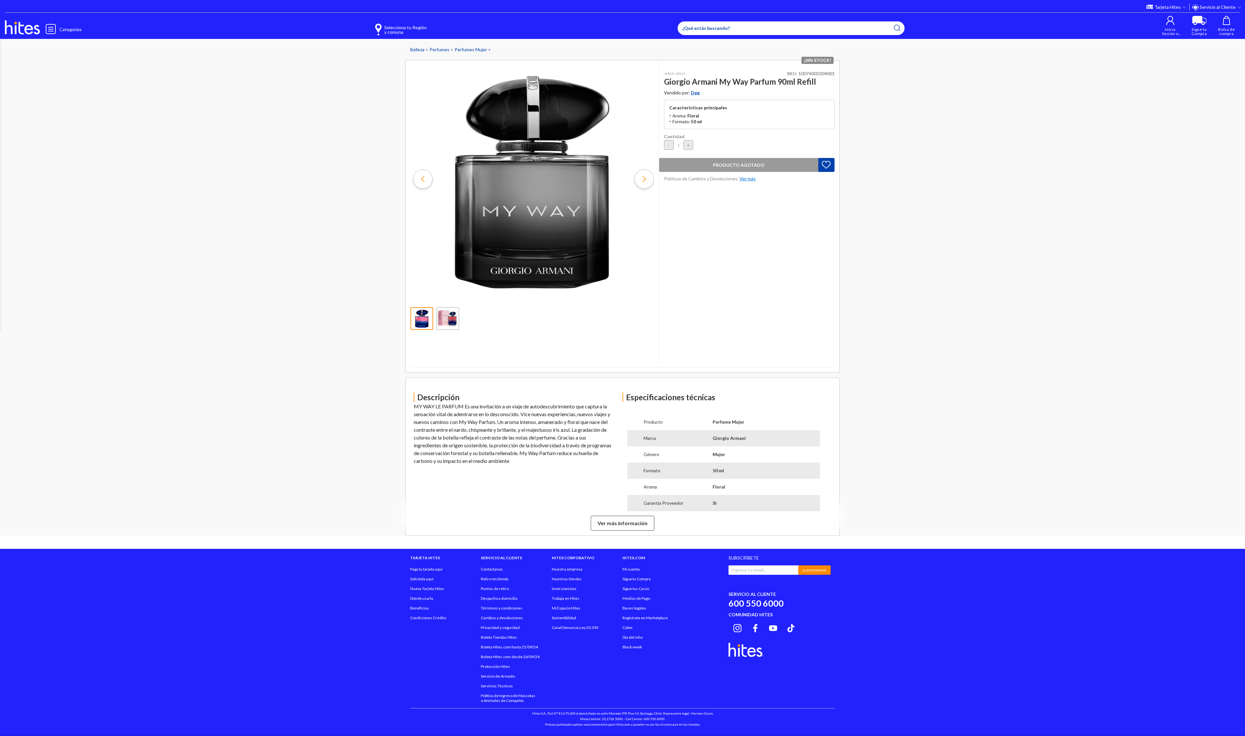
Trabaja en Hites (565, 598)
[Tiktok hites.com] (791, 627)
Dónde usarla (421, 598)
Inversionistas (564, 588)
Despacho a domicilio (499, 598)
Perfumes (440, 49)
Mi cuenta (631, 569)
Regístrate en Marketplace (645, 617)
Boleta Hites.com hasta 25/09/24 (509, 647)
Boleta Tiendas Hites (499, 637)
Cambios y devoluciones (502, 617)
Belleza (417, 49)
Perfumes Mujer (471, 49)
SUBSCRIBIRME (814, 570)
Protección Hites (495, 666)
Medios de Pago (636, 598)
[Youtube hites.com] (773, 627)
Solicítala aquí (421, 578)
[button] (1170, 26)
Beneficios (419, 608)
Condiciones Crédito (428, 617)
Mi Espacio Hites (566, 608)
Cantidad (674, 136)
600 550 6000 (756, 603)
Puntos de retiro (495, 588)
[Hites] (22, 27)
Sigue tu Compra (636, 578)
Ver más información (622, 523)
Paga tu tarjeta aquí (426, 569)
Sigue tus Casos (635, 588)
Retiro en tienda (494, 578)
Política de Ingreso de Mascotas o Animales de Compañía (508, 698)
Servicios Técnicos (497, 685)
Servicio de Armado (498, 676)
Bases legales (634, 608)
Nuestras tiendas (567, 578)
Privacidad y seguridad (500, 627)
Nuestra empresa (567, 569)
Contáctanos (492, 569)
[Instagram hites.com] (737, 627)
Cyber (627, 627)
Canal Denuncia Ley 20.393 (575, 627)
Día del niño (632, 637)
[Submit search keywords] (897, 28)
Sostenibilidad (564, 617)
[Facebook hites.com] (755, 627)
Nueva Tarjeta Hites (427, 588)
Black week (632, 647)
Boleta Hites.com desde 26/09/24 (510, 656)
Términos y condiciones (501, 608)
